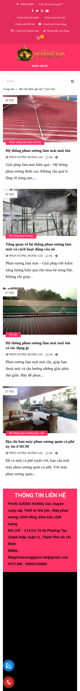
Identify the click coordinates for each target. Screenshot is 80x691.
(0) (50, 157)
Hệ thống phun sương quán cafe (26, 433)
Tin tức (13, 334)
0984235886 (36, 564)
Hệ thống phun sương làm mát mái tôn (38, 150)
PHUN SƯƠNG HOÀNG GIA (25, 157)
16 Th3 (9, 100)
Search (72, 81)
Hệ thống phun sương (21, 235)
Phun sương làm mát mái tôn (25, 142)
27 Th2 (9, 292)
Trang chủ (8, 89)
